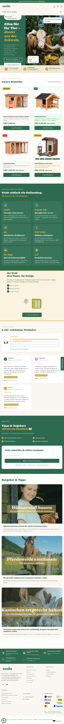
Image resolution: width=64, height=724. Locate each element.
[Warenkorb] (58, 6)
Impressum (4, 699)
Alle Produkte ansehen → (55, 81)
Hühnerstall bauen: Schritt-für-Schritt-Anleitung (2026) (25, 526)
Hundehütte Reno (40, 116)
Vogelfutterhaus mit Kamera (43, 163)
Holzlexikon (49, 676)
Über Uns (28, 672)
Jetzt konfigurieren (32, 315)
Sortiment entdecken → (13, 59)
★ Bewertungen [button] (62, 363)
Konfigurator (29, 678)
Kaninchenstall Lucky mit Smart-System (16, 116)
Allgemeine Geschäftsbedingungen (9, 695)
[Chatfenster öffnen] (3, 720)
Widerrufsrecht (4, 697)
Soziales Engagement (51, 672)
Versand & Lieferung (6, 701)
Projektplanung (29, 680)
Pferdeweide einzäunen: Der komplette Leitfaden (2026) (25, 578)
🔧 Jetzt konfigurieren (12, 65)
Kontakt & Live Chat (31, 670)
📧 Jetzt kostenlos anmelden (32, 461)
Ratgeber (48, 670)
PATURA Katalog (49, 674)
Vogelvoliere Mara (9, 163)
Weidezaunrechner (30, 676)
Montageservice (30, 674)
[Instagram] (3, 684)
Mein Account (29, 682)
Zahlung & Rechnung (6, 703)
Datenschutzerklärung (6, 693)
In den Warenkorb (16, 128)
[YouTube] (6, 684)
